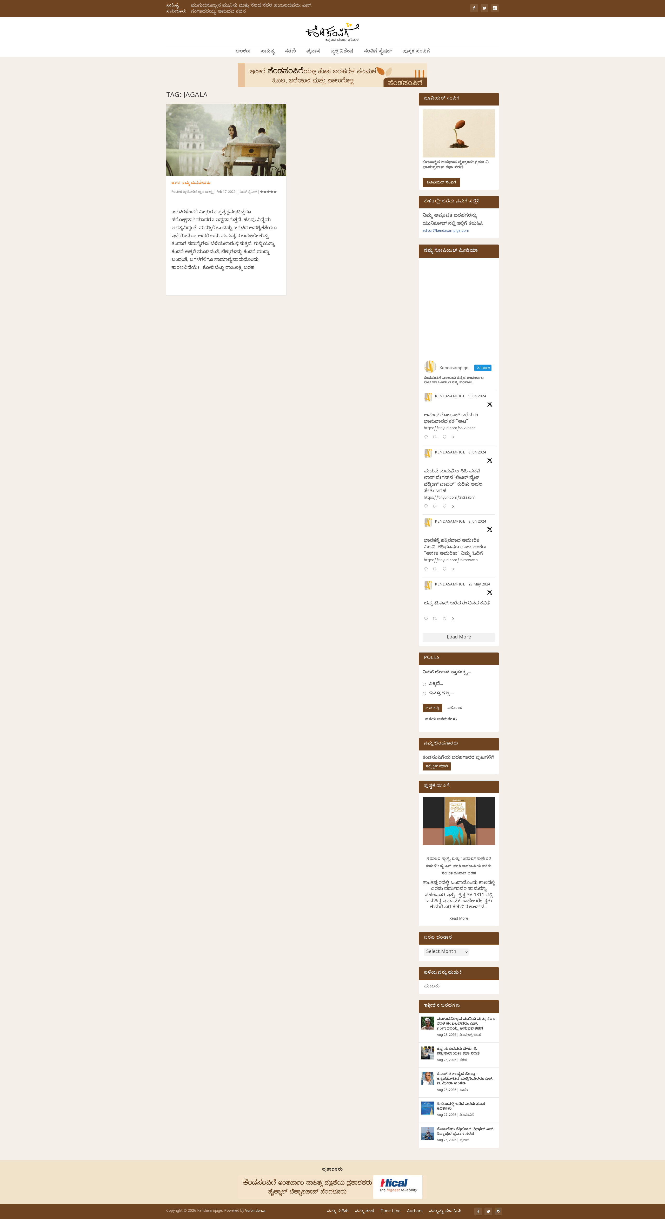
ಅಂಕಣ (242, 52)
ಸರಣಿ (290, 52)
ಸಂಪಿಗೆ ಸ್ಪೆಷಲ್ (377, 52)
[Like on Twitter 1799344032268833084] (446, 569)
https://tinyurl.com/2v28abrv (449, 498)
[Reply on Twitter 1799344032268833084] (427, 569)
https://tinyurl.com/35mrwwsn (451, 560)
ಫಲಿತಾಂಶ (454, 708)
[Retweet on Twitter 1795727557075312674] (436, 619)
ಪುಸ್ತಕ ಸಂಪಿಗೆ (416, 52)
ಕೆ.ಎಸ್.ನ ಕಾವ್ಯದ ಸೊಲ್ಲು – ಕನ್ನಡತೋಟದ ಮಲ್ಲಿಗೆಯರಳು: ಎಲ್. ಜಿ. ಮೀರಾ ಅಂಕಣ (465, 1079)
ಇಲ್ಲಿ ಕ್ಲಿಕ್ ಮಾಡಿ (436, 767)
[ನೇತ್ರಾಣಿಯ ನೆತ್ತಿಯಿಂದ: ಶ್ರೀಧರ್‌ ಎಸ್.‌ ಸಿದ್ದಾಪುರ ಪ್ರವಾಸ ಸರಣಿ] (427, 1133)
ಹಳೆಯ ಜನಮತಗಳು (441, 719)
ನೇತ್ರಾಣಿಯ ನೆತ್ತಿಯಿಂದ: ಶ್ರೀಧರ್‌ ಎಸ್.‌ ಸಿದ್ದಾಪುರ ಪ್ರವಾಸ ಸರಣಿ (465, 1132)
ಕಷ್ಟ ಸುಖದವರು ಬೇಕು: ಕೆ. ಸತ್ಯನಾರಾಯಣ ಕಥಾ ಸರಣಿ (458, 1052)
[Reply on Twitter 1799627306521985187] (427, 437)
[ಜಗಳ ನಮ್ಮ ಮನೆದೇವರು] (226, 140)
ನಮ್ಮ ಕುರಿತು (338, 1211)
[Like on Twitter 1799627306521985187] (446, 437)
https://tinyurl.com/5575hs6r (449, 428)
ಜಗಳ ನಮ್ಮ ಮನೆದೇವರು (191, 183)
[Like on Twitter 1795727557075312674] (446, 619)
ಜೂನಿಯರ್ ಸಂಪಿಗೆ (441, 183)
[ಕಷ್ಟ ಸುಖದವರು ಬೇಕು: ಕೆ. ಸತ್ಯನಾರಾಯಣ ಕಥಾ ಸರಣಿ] (427, 1052)
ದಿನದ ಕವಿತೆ (467, 1115)
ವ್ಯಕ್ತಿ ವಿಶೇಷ (342, 52)
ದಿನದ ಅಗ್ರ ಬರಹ (470, 1035)
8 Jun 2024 (477, 453)
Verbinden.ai (255, 1211)
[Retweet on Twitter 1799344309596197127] (436, 506)
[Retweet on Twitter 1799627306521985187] (436, 437)
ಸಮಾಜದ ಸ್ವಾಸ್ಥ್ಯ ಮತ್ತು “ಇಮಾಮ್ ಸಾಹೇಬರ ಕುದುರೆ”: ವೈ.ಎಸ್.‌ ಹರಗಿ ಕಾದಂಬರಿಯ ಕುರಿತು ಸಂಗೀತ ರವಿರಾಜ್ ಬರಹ (459, 866)
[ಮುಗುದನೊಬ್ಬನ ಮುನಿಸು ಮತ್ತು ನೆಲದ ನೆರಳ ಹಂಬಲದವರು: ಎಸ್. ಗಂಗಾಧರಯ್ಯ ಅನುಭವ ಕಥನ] (427, 1023)
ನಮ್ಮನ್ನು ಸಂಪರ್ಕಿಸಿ (445, 1211)
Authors (415, 1211)
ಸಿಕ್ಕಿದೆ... (436, 684)
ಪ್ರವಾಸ (313, 52)
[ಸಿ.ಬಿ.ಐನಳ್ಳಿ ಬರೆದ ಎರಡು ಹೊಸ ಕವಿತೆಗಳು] (427, 1108)
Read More (458, 919)
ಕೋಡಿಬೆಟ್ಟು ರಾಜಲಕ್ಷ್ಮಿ (200, 192)
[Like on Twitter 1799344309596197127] (446, 506)
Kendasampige (450, 397)
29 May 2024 (479, 585)
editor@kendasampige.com (446, 231)
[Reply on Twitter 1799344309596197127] (427, 506)
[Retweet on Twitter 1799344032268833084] (436, 569)
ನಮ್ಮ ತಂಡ (364, 1211)
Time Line (391, 1211)
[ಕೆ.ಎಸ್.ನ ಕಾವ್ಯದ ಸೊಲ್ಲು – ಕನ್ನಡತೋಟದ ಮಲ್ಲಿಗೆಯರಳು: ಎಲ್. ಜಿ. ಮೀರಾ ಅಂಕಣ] (427, 1078)
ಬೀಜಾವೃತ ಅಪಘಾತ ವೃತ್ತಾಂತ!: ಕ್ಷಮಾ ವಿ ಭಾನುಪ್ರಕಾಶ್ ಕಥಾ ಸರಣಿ (456, 165)
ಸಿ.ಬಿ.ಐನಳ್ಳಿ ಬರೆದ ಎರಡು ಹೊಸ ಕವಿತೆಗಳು (461, 1107)
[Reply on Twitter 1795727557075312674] (427, 619)
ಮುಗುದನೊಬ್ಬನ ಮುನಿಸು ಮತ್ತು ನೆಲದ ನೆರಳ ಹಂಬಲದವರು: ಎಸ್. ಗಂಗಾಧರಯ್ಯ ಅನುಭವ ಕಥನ (251, 9)
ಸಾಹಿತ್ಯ (267, 52)
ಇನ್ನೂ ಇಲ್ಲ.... (441, 693)
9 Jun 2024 (477, 396)
